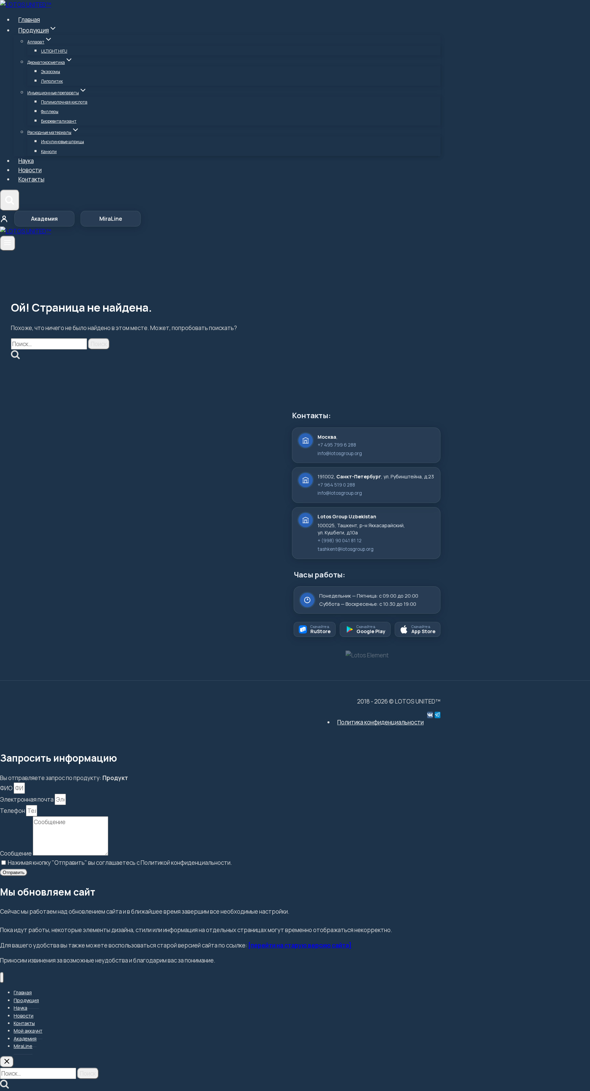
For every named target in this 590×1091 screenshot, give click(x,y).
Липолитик (52, 81)
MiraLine (110, 218)
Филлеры (49, 111)
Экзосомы (50, 71)
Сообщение (16, 853)
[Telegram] (437, 715)
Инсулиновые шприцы (62, 142)
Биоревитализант (58, 121)
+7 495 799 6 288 (337, 445)
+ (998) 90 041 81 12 (340, 540)
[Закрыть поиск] (7, 1061)
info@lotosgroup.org (340, 453)
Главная (29, 20)
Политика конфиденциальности (380, 722)
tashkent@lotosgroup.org (346, 549)
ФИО (7, 788)
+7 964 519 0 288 (336, 485)
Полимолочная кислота (64, 102)
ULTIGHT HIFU (54, 51)
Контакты (31, 179)
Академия (44, 218)
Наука (26, 161)
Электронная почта (27, 799)
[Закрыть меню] (2, 977)
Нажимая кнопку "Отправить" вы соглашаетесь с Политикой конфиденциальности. (120, 863)
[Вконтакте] (430, 715)
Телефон (13, 811)
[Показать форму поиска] (9, 200)
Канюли (49, 151)
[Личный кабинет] (4, 219)
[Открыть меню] (7, 243)
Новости (30, 170)
